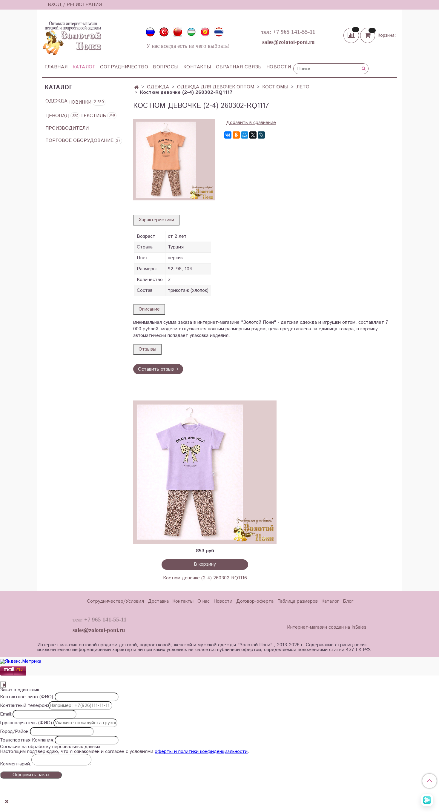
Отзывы (147, 349)
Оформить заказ (31, 774)
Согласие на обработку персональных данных (50, 747)
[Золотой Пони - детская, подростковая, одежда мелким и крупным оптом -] (71, 36)
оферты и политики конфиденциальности (201, 751)
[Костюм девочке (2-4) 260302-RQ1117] (174, 159)
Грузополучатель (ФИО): (26, 723)
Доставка (158, 601)
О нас (203, 601)
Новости (278, 67)
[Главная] (136, 87)
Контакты (197, 67)
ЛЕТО (302, 87)
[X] (253, 135)
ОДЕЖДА (158, 87)
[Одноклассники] (236, 135)
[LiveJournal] (261, 135)
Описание (149, 309)
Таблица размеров (297, 601)
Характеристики (156, 220)
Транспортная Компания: (27, 740)
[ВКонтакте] (227, 135)
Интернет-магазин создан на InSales (326, 627)
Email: (6, 714)
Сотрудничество (124, 67)
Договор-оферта (255, 601)
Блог (348, 601)
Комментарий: (15, 764)
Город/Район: (15, 731)
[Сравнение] (351, 35)
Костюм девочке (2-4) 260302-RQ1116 (205, 578)
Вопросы (166, 67)
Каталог (84, 67)
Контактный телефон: (24, 705)
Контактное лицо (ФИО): (27, 697)
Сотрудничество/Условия (115, 601)
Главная (56, 67)
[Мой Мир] (244, 135)
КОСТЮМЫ (275, 87)
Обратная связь (239, 67)
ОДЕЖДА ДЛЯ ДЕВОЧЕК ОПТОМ (215, 87)
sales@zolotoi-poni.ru (288, 42)
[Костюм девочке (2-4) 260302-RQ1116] (205, 472)
